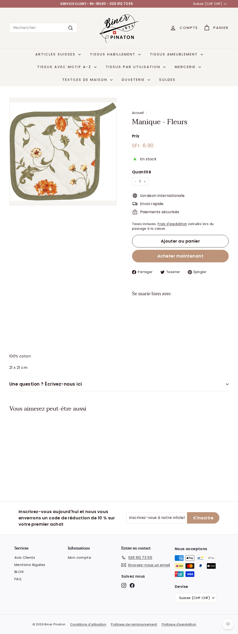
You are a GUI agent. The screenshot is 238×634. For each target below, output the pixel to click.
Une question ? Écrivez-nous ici (45, 384)
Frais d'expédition (172, 224)
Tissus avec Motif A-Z (65, 66)
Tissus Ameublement (174, 54)
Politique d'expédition (179, 624)
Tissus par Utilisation (134, 66)
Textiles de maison (85, 79)
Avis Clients (24, 557)
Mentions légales (29, 564)
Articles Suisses (56, 54)
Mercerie (186, 66)
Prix (135, 136)
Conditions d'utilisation (88, 624)
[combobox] (43, 28)
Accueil (138, 113)
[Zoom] (63, 151)
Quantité (141, 172)
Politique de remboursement (134, 624)
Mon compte (79, 557)
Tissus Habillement (113, 54)
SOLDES (167, 79)
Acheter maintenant (180, 256)
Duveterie (134, 79)
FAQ (17, 578)
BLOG (19, 571)
